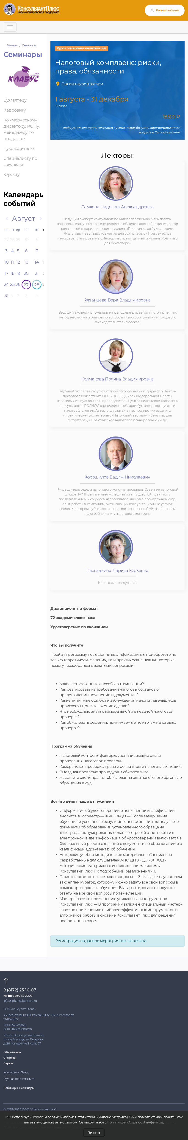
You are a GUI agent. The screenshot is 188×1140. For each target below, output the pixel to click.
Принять (94, 1132)
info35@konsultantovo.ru (20, 1000)
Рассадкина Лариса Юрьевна (117, 570)
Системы (9, 1057)
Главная (12, 45)
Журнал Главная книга (18, 1079)
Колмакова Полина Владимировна (117, 379)
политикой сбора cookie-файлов (135, 1122)
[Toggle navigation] (10, 27)
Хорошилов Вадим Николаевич (117, 477)
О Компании (12, 1052)
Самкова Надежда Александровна (117, 206)
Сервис (8, 1063)
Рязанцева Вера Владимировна (117, 300)
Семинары (29, 45)
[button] (6, 218)
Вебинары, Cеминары (18, 1088)
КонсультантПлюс (15, 1072)
